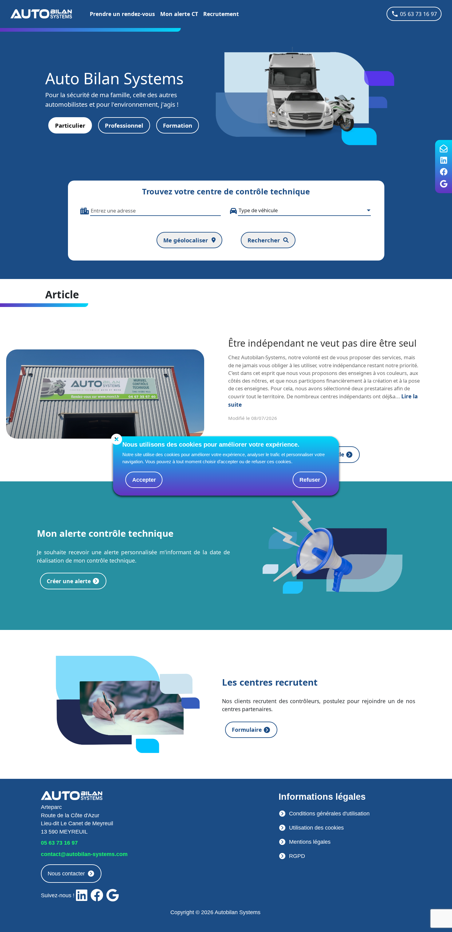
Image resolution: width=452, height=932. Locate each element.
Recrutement (221, 14)
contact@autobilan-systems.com (84, 854)
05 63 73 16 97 (418, 14)
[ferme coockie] (116, 439)
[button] (124, 125)
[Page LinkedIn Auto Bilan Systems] (443, 160)
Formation (177, 125)
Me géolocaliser (185, 240)
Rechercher (264, 240)
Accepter (144, 479)
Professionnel (124, 125)
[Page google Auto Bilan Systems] (443, 184)
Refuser (309, 479)
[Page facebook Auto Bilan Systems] (443, 172)
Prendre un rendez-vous (122, 14)
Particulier (70, 125)
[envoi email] (443, 149)
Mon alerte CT (179, 14)
